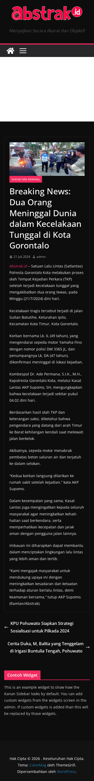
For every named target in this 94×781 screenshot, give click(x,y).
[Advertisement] (47, 89)
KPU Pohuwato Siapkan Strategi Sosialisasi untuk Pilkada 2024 (41, 627)
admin (41, 256)
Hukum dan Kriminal (25, 179)
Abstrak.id (18, 266)
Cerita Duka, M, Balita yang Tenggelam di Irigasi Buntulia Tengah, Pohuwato (46, 647)
